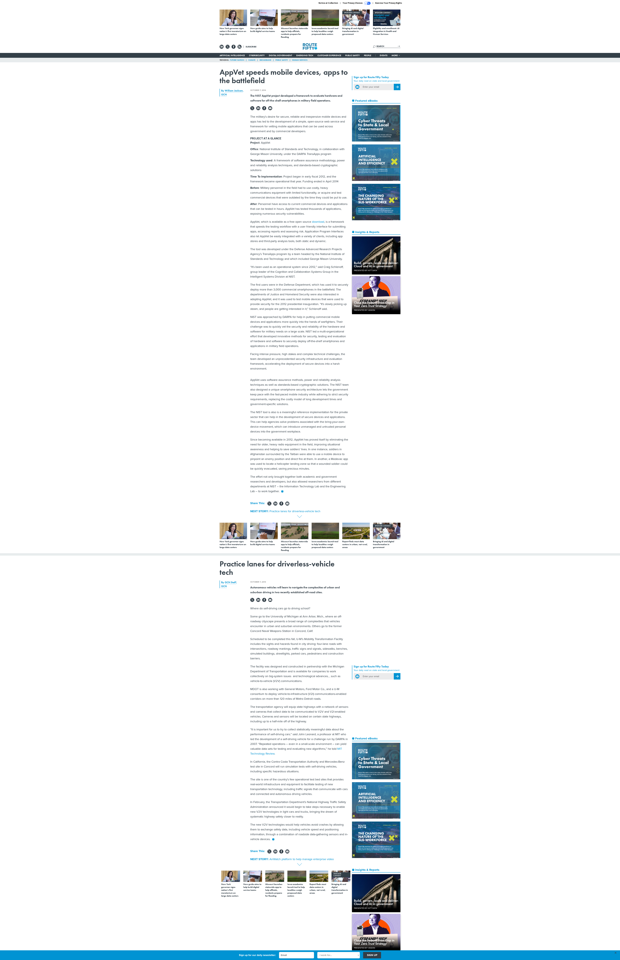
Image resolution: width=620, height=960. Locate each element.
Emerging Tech (304, 55)
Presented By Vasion (364, 310)
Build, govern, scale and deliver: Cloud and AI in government (376, 264)
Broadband (265, 60)
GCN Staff (230, 582)
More (395, 55)
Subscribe (251, 46)
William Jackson (234, 90)
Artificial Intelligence (232, 55)
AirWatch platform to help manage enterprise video (301, 859)
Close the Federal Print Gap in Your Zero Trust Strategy (374, 304)
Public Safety (352, 55)
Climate (251, 60)
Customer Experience (329, 55)
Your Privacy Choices (353, 3)
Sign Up (372, 955)
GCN (224, 94)
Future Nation (237, 60)
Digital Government (280, 55)
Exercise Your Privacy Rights (388, 3)
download (318, 222)
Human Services (299, 60)
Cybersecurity (257, 55)
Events (383, 55)
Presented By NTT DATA (365, 270)
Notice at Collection (328, 3)
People (367, 55)
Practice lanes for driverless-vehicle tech (294, 511)
